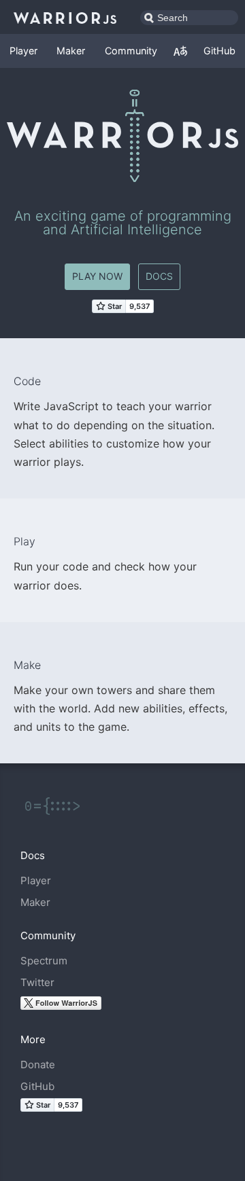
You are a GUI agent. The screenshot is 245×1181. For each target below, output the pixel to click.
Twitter (37, 982)
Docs (159, 276)
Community (131, 50)
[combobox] (189, 17)
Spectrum (43, 960)
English (180, 51)
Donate (37, 1064)
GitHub (219, 50)
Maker (70, 50)
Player (23, 50)
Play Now (97, 276)
